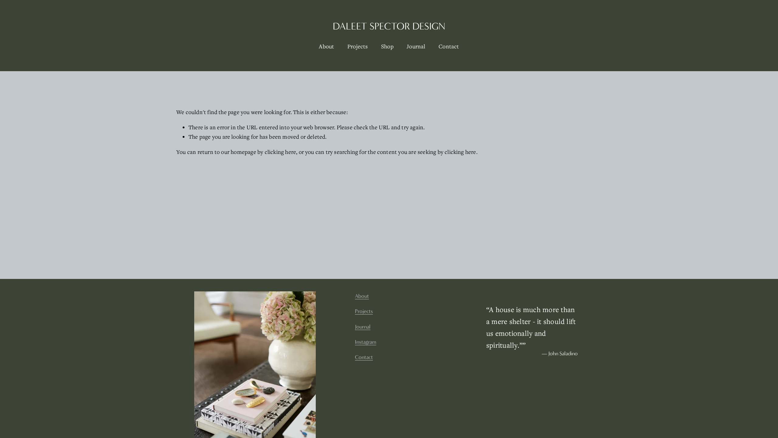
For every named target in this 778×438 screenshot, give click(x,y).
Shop (387, 46)
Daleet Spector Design (389, 26)
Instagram (365, 342)
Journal (416, 46)
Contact (449, 46)
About (326, 46)
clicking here (280, 151)
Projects (357, 46)
